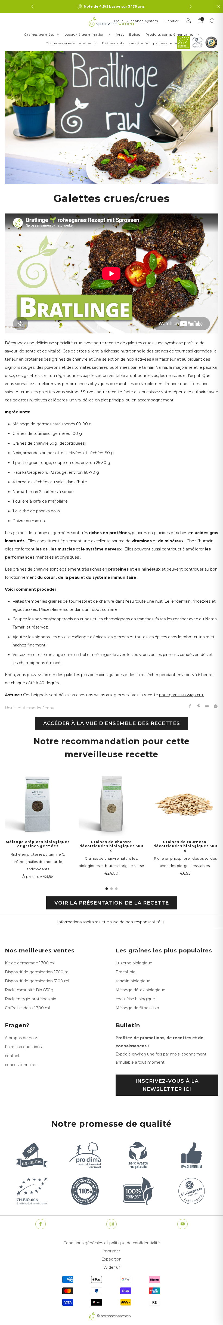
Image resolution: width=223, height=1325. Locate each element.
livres (119, 34)
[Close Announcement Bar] (218, 6)
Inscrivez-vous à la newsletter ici (167, 1085)
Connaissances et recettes (68, 43)
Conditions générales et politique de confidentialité (111, 1242)
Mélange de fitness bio (137, 1007)
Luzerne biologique (134, 963)
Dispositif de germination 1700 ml (37, 972)
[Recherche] (212, 20)
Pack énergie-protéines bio (30, 998)
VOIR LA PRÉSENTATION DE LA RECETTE (111, 903)
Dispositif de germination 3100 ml (37, 981)
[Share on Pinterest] (198, 706)
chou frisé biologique (135, 998)
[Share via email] (207, 706)
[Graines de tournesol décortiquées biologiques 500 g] (185, 803)
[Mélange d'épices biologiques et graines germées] (37, 803)
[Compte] (188, 20)
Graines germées (39, 34)
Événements (113, 43)
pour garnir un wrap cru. (181, 694)
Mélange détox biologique (140, 989)
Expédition (111, 1259)
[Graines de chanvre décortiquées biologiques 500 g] (111, 803)
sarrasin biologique (133, 981)
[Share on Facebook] (190, 706)
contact (12, 1055)
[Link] (183, 42)
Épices (135, 34)
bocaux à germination (84, 34)
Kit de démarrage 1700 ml (30, 963)
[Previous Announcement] (32, 6)
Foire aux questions (23, 1046)
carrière (136, 43)
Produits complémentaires (169, 34)
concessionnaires (21, 1064)
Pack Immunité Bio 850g (29, 989)
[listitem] (111, 6)
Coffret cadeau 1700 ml (27, 1007)
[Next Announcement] (190, 6)
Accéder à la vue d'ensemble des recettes (111, 723)
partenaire (162, 43)
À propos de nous (21, 1037)
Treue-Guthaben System (136, 21)
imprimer (111, 1251)
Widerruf (111, 1267)
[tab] (107, 888)
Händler (172, 21)
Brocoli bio (125, 972)
